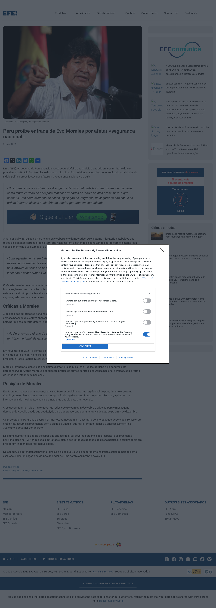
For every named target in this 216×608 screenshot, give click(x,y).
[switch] (147, 300)
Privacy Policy (126, 357)
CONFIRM (85, 346)
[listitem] (108, 293)
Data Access (108, 357)
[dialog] (108, 304)
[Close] (163, 251)
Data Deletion (90, 357)
